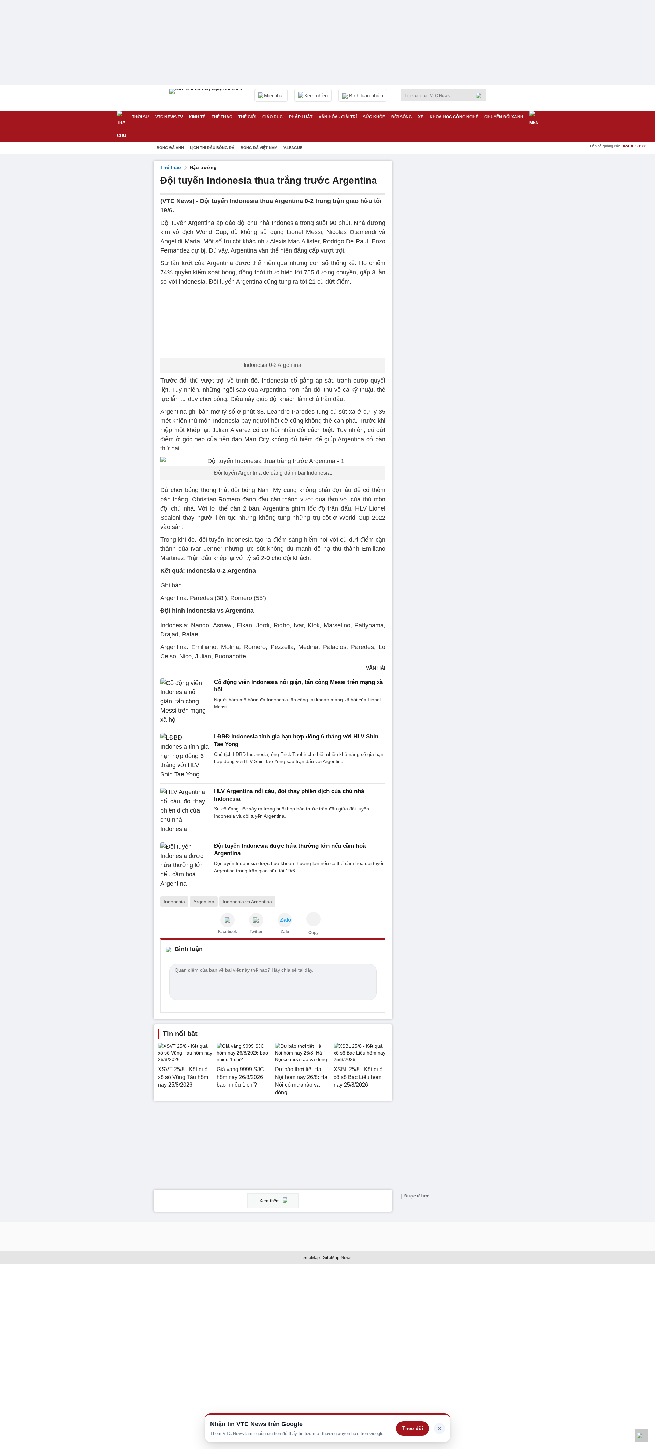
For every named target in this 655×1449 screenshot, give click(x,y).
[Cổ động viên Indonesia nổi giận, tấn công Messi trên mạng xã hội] (185, 701)
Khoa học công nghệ (454, 117)
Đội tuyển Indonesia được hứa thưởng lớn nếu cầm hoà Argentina (290, 850)
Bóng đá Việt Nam (259, 148)
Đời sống (401, 117)
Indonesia (174, 901)
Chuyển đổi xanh (503, 117)
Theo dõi (412, 1428)
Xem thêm (270, 1200)
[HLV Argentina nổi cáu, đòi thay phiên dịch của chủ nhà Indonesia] (185, 811)
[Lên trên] (641, 1435)
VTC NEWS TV (169, 117)
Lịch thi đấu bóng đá (212, 148)
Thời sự (140, 117)
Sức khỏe (374, 117)
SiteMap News (337, 1257)
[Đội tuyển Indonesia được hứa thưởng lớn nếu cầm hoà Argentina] (185, 865)
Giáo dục (272, 117)
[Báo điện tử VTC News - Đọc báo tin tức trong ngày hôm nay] (206, 98)
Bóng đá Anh (170, 148)
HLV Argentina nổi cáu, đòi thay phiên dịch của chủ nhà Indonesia (289, 795)
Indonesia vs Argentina (247, 901)
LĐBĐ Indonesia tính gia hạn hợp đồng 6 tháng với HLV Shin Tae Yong (296, 740)
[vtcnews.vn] (227, 920)
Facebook (227, 931)
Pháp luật (300, 117)
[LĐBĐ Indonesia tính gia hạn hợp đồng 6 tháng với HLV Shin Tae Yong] (185, 756)
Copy (313, 932)
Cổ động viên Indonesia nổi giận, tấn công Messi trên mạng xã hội (298, 686)
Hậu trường (203, 167)
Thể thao (222, 117)
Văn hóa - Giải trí (338, 117)
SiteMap (311, 1257)
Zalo (285, 931)
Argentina (203, 901)
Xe (420, 117)
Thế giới (247, 117)
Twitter (256, 931)
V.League (292, 148)
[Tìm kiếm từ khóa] (481, 95)
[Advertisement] (450, 263)
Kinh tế (197, 117)
